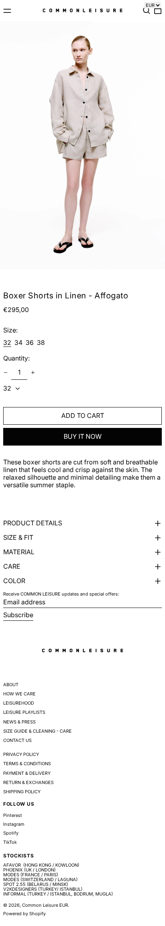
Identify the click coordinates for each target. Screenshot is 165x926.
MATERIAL (18, 552)
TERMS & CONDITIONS (27, 763)
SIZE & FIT (18, 537)
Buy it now (83, 436)
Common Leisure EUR (45, 905)
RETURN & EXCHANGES (28, 782)
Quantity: (16, 358)
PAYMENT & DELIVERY (26, 773)
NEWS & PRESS (19, 722)
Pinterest (12, 815)
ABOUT (10, 684)
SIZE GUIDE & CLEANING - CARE (37, 731)
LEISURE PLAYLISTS (24, 712)
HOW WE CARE (19, 694)
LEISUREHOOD (18, 703)
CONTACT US (17, 740)
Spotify (10, 833)
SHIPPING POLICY (21, 791)
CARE (11, 566)
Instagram (13, 824)
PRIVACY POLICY (21, 754)
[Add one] (32, 372)
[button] (147, 10)
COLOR (14, 581)
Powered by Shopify (24, 913)
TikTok (10, 842)
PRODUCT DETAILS (32, 523)
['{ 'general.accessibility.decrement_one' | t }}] (5, 372)
